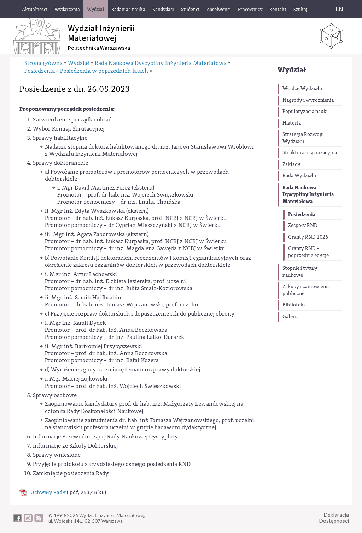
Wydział (292, 70)
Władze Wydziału (302, 88)
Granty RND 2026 (308, 237)
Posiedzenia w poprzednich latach (104, 70)
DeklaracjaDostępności (334, 517)
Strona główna (43, 63)
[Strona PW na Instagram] (28, 521)
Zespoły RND (302, 225)
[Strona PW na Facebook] (17, 521)
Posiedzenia (301, 214)
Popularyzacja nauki (305, 111)
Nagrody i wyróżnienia (308, 100)
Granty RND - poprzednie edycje (308, 252)
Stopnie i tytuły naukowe (299, 272)
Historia (291, 123)
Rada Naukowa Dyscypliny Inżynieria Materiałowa (308, 194)
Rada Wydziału (299, 176)
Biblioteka (294, 305)
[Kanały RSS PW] (38, 521)
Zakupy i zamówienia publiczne (306, 290)
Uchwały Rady (48, 492)
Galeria (290, 316)
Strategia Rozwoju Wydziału (303, 138)
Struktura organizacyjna (309, 153)
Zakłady (291, 164)
